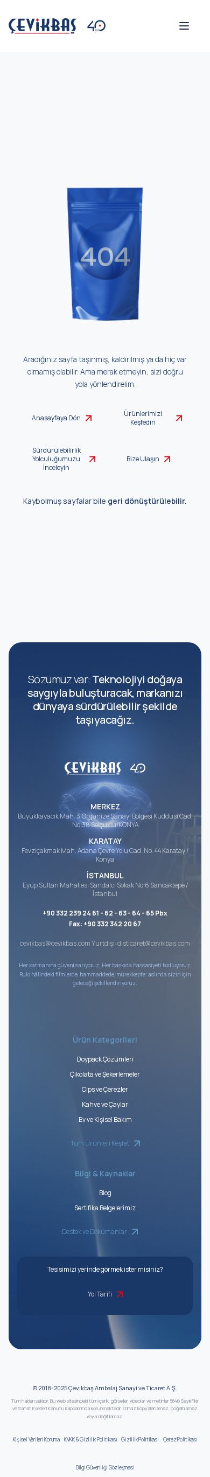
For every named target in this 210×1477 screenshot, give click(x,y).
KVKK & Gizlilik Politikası (90, 1439)
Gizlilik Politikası (139, 1439)
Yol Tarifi (100, 1294)
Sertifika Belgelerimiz (105, 1207)
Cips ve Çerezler (105, 1089)
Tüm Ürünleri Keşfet (100, 1143)
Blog (105, 1192)
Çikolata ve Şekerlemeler (105, 1074)
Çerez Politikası (180, 1439)
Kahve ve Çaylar (105, 1104)
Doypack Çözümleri (105, 1059)
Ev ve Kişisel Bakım (105, 1119)
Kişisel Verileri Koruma (36, 1439)
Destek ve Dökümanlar (94, 1231)
